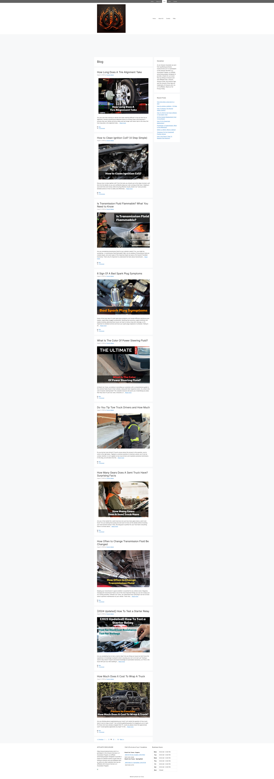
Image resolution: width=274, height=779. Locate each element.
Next (122, 739)
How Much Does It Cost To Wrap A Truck (121, 676)
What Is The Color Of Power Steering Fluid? (122, 340)
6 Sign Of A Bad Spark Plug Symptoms (119, 273)
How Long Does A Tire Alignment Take (119, 72)
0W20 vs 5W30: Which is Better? (166, 130)
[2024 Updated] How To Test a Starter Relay (123, 611)
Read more (123, 123)
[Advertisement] (137, 45)
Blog (164, 1)
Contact (175, 1)
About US (158, 1)
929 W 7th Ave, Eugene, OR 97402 (135, 754)
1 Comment (101, 264)
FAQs (169, 1)
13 (114, 739)
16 (118, 739)
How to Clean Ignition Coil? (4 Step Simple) (122, 137)
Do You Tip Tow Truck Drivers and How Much (123, 407)
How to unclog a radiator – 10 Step (167, 106)
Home (152, 1)
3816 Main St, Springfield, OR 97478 (135, 762)
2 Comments (102, 128)
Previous (100, 739)
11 (109, 739)
